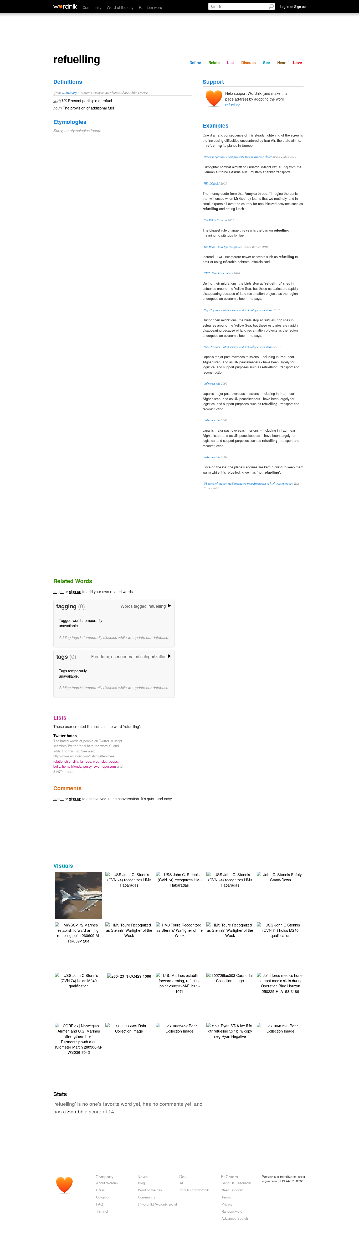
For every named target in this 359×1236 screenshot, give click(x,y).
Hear (281, 62)
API (183, 1182)
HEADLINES (212, 183)
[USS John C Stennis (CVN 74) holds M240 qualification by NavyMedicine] (280, 929)
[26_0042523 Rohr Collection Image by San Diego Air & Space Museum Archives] (280, 1027)
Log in (58, 591)
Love (297, 62)
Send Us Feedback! (236, 1182)
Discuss (248, 62)
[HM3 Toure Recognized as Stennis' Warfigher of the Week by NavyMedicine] (129, 929)
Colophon (103, 1197)
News (142, 1176)
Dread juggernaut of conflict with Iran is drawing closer (238, 157)
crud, (97, 761)
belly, (57, 766)
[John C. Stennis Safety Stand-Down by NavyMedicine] (280, 876)
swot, (98, 766)
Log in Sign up (293, 6)
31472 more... (63, 771)
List (230, 62)
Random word (150, 7)
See (266, 62)
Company (105, 1176)
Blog (141, 1182)
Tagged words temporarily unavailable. (80, 622)
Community (92, 7)
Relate (214, 62)
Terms (226, 1197)
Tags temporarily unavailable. (73, 673)
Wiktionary (69, 92)
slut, (105, 761)
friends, (77, 766)
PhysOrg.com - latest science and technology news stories (238, 310)
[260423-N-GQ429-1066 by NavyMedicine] (129, 975)
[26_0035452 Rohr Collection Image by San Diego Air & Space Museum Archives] (179, 1027)
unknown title (212, 383)
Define (195, 62)
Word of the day (120, 7)
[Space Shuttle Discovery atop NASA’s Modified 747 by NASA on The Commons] (86, 896)
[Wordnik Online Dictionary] (65, 6)
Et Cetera (229, 1176)
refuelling (232, 104)
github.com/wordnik (194, 1189)
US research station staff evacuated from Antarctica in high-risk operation (248, 483)
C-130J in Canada (215, 220)
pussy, (88, 766)
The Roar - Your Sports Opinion (223, 247)
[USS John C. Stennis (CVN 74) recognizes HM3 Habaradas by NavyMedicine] (129, 879)
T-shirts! (102, 1211)
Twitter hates (65, 735)
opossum (109, 766)
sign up (75, 591)
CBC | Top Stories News (218, 273)
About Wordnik (107, 1182)
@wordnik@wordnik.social (157, 1204)
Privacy (227, 1204)
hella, (66, 766)
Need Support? (233, 1189)
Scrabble (77, 1111)
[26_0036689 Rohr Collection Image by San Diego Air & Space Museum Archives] (129, 1027)
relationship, (63, 761)
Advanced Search (235, 1218)
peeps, (114, 761)
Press (100, 1189)
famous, (86, 761)
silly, (76, 761)
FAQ (99, 1204)
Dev (183, 1176)
